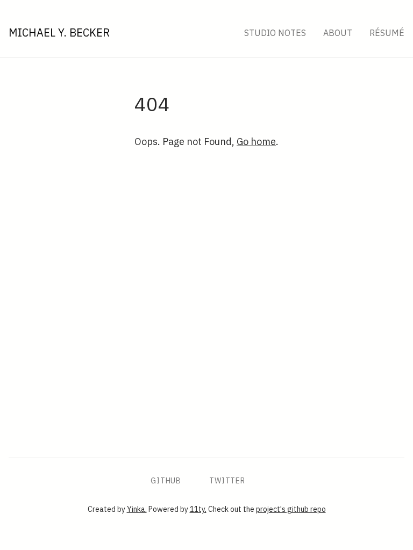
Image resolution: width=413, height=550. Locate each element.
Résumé (386, 32)
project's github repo (291, 509)
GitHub (166, 481)
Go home (256, 141)
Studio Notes (275, 32)
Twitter (227, 481)
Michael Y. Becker (59, 32)
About (337, 32)
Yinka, (137, 509)
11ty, (198, 509)
